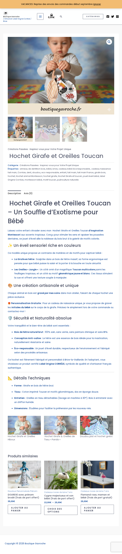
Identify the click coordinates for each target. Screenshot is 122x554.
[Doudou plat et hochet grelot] (96, 425)
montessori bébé (33, 179)
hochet (11, 176)
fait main (71, 172)
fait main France (85, 172)
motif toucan (49, 179)
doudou (36, 172)
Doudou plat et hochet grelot (96, 436)
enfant (63, 172)
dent (29, 172)
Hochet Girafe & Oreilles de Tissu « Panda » (59, 438)
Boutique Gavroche (11, 16)
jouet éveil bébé (91, 176)
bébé (49, 168)
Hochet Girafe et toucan (70, 176)
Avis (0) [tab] (28, 193)
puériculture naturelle (68, 179)
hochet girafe (50, 176)
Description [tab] (14, 193)
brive (55, 168)
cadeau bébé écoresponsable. (75, 168)
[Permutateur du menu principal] (40, 16)
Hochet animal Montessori (29, 176)
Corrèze (22, 172)
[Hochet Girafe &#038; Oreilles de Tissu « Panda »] (60, 425)
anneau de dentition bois (32, 168)
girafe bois (100, 172)
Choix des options (54, 510)
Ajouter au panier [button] (19, 509)
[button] (61, 16)
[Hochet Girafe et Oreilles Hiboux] (24, 425)
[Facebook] (107, 16)
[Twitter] (112, 16)
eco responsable (50, 172)
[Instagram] (117, 16)
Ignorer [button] (97, 4)
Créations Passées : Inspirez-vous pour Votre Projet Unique (39, 149)
